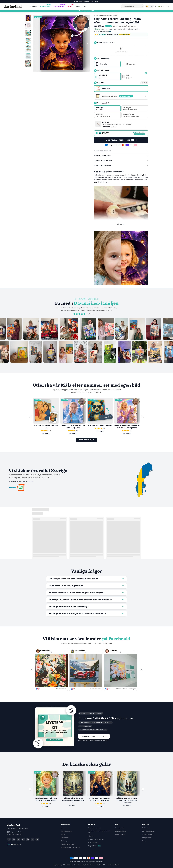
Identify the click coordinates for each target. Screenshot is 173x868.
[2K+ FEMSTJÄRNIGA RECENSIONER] (86, 340)
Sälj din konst (94, 846)
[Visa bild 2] (28, 25)
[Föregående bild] (35, 43)
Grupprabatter (146, 837)
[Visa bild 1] (28, 18)
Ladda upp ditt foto (105, 42)
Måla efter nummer (94, 828)
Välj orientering (103, 58)
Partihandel (145, 828)
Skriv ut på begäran (148, 831)
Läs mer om (121, 224)
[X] (32, 839)
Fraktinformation (120, 834)
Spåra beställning (120, 831)
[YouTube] (18, 839)
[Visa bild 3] (28, 33)
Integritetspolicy (57, 864)
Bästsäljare (33, 6)
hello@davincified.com (16, 832)
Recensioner (65, 837)
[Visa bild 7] (28, 63)
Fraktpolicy (77, 864)
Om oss (63, 828)
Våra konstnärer (93, 842)
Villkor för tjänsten (68, 864)
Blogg (63, 834)
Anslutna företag (147, 834)
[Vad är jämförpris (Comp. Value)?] (135, 26)
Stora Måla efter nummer (96, 839)
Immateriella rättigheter (113, 864)
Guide (143, 82)
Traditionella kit (59, 6)
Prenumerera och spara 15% (92, 736)
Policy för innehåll (100, 864)
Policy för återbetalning (88, 864)
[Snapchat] (37, 839)
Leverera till (102, 31)
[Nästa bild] (87, 43)
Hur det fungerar (66, 831)
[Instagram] (13, 839)
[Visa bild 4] (28, 41)
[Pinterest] (28, 839)
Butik (77, 6)
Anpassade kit (45, 6)
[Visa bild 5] (28, 48)
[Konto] (155, 6)
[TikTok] (23, 839)
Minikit (70, 6)
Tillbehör (91, 836)
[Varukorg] (167, 6)
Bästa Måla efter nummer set (70, 847)
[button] (121, 50)
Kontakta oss (119, 828)
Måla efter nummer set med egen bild (107, 15)
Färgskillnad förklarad (67, 844)
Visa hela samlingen (86, 440)
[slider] (121, 258)
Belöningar (64, 841)
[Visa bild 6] (28, 56)
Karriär (144, 841)
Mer (85, 6)
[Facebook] (9, 839)
